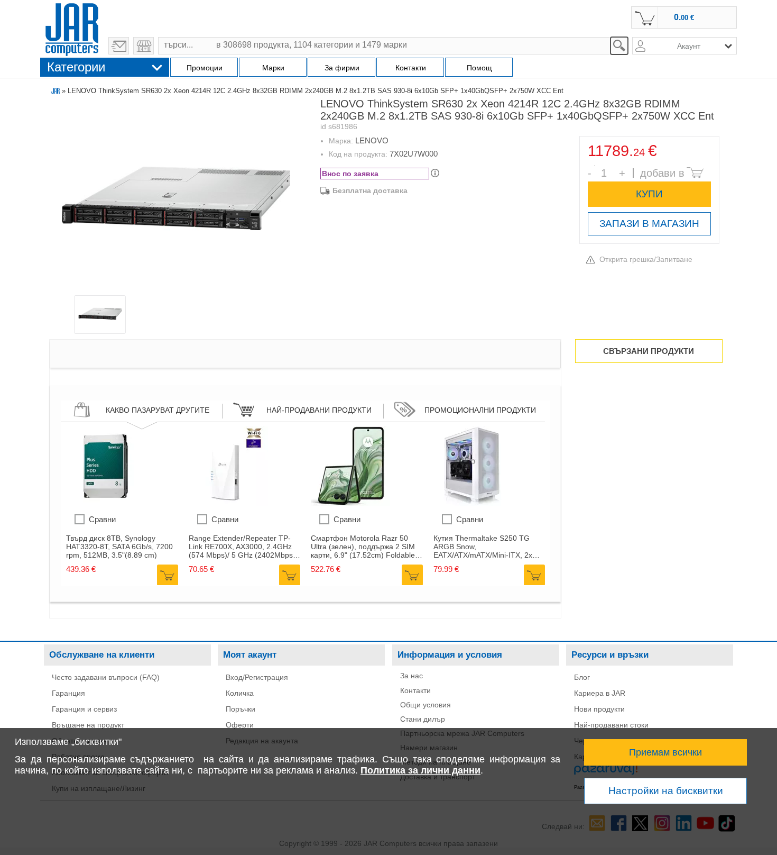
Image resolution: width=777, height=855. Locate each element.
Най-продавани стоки (611, 725)
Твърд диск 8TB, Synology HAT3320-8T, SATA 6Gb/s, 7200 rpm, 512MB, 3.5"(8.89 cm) (119, 546)
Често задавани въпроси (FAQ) (106, 677)
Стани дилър (422, 719)
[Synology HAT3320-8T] (105, 503)
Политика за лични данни (420, 770)
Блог (582, 677)
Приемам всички (665, 752)
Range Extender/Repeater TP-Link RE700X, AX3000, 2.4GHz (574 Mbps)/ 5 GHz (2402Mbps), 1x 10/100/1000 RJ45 (243, 546)
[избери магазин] (143, 45)
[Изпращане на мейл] (118, 45)
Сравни (102, 519)
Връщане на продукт (88, 725)
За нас (411, 675)
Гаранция (68, 693)
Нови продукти (599, 709)
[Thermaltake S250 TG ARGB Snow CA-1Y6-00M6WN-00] (473, 503)
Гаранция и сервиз (84, 709)
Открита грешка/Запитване (645, 259)
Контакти (415, 690)
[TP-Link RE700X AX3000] (228, 503)
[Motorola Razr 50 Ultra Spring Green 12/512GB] (350, 503)
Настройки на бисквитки (665, 790)
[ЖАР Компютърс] (72, 28)
